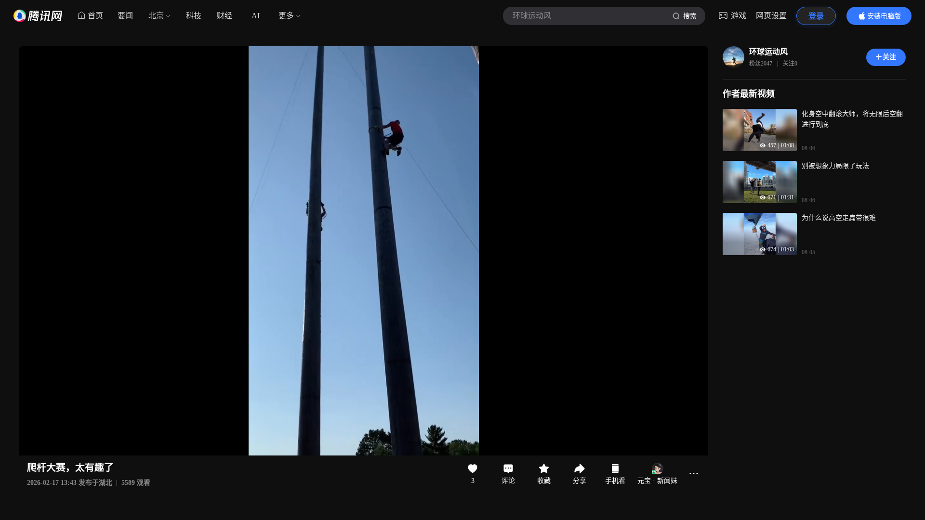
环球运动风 (768, 52)
